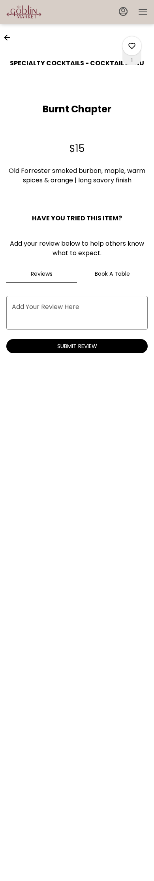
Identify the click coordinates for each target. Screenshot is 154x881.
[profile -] (123, 11)
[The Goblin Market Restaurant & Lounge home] (41, 12)
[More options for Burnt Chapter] (131, 45)
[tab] (41, 273)
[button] (9, 37)
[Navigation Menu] (143, 12)
